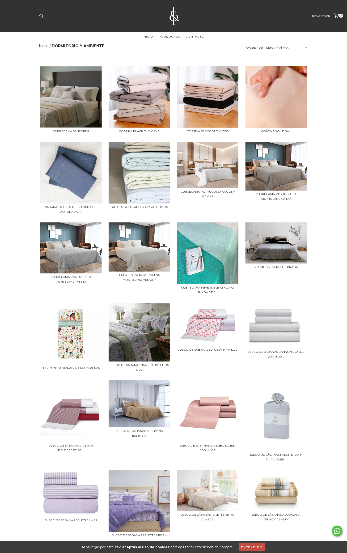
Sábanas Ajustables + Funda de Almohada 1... (71, 209)
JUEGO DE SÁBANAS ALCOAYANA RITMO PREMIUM (276, 517)
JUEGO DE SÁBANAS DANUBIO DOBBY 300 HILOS (208, 448)
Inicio (148, 36)
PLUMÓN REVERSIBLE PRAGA (276, 267)
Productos (169, 36)
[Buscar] (41, 16)
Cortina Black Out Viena (139, 131)
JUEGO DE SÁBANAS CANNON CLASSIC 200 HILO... (276, 354)
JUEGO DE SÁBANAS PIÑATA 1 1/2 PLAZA (71, 368)
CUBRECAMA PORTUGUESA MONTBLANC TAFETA (71, 279)
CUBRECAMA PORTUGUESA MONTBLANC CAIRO (276, 196)
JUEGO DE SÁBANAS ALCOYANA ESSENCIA (139, 433)
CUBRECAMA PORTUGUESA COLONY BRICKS (208, 194)
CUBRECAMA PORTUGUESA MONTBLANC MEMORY (139, 277)
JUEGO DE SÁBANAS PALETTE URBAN (139, 535)
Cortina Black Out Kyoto (208, 131)
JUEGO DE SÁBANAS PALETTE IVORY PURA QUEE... (276, 457)
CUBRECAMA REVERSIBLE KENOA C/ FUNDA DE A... (207, 290)
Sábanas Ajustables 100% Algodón (139, 207)
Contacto (195, 36)
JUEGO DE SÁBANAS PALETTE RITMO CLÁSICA (208, 517)
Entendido (252, 547)
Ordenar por (254, 47)
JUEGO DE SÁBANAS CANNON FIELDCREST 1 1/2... (71, 448)
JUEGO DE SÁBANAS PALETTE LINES (71, 520)
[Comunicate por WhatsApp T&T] (337, 531)
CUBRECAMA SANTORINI (71, 131)
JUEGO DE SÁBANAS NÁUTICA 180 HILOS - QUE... (139, 367)
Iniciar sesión (320, 16)
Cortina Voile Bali (276, 131)
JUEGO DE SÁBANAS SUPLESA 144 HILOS (207, 349)
